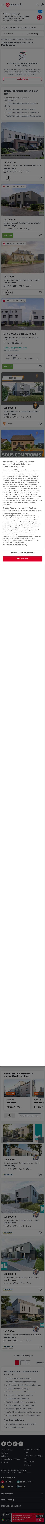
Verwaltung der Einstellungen (22, 553)
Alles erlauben (22, 559)
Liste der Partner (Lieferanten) (15, 545)
